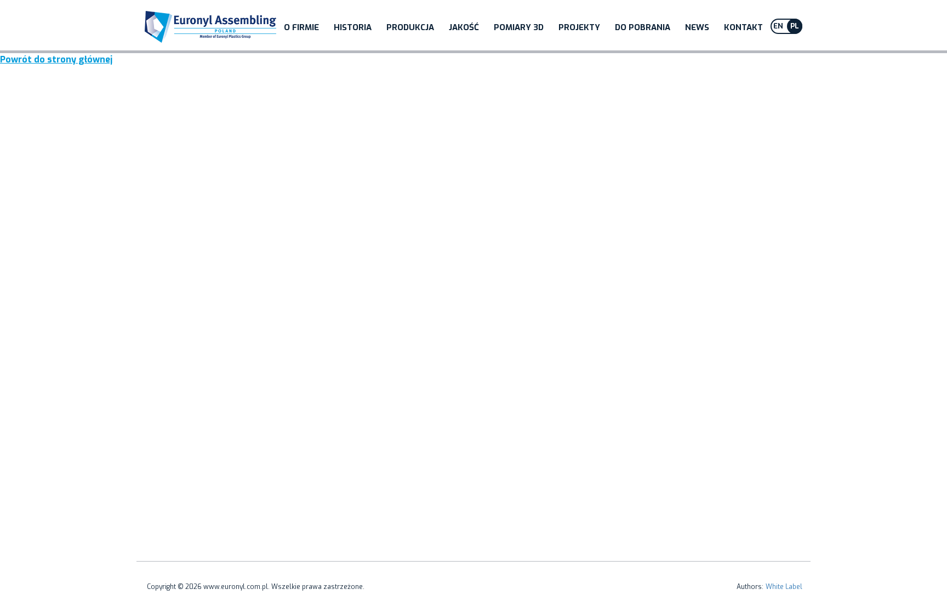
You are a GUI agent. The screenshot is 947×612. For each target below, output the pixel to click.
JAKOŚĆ (464, 27)
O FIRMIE (301, 27)
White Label (784, 586)
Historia (353, 27)
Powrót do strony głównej (56, 59)
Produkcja (410, 27)
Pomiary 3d (519, 27)
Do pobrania (642, 27)
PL (794, 26)
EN (778, 26)
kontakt (743, 27)
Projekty (579, 27)
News (697, 27)
